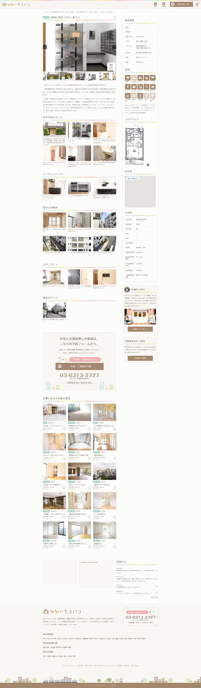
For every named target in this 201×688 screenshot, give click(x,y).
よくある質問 (79, 665)
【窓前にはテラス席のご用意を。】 (81, 455)
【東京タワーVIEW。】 (101, 485)
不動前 (49, 656)
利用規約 (120, 665)
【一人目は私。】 (99, 514)
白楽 (134, 638)
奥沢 (74, 656)
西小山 (61, 656)
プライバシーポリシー (110, 665)
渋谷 (44, 638)
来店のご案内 (88, 665)
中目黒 (54, 638)
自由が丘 (79, 638)
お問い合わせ (134, 665)
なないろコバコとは (68, 665)
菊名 (125, 638)
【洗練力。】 (97, 543)
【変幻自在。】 (98, 455)
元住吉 (108, 638)
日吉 (113, 638)
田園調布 (85, 638)
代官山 (49, 638)
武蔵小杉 (103, 638)
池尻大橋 (71, 452)
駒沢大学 (71, 511)
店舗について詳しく (140, 329)
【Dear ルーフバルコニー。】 (54, 426)
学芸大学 (65, 638)
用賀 (45, 422)
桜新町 (65, 647)
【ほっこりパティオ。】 (77, 485)
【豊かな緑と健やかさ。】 (77, 514)
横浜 (143, 638)
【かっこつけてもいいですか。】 (55, 455)
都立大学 (72, 638)
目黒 (44, 656)
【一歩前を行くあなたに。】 (103, 426)
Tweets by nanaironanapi (89, 562)
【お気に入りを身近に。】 (52, 485)
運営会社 (126, 665)
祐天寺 (59, 638)
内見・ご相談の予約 (81, 366)
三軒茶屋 (71, 422)
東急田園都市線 (50, 643)
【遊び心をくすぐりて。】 (77, 426)
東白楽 (139, 638)
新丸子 (97, 638)
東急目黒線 (48, 652)
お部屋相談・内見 (183, 4)
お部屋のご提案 (140, 358)
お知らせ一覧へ (154, 597)
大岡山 (70, 656)
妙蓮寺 (130, 638)
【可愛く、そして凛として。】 (54, 514)
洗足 (65, 656)
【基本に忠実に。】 (50, 543)
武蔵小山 (55, 656)
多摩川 (91, 638)
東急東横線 (48, 634)
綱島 (116, 638)
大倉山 (121, 638)
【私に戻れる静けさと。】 (77, 543)
